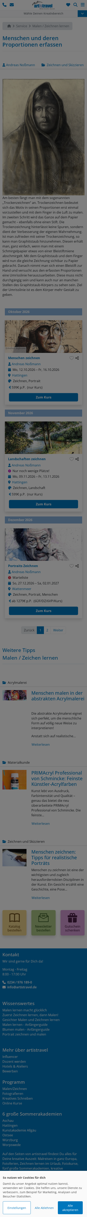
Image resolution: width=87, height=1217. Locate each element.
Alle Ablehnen (44, 1208)
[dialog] (43, 1194)
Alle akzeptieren (70, 1208)
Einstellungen (16, 1208)
